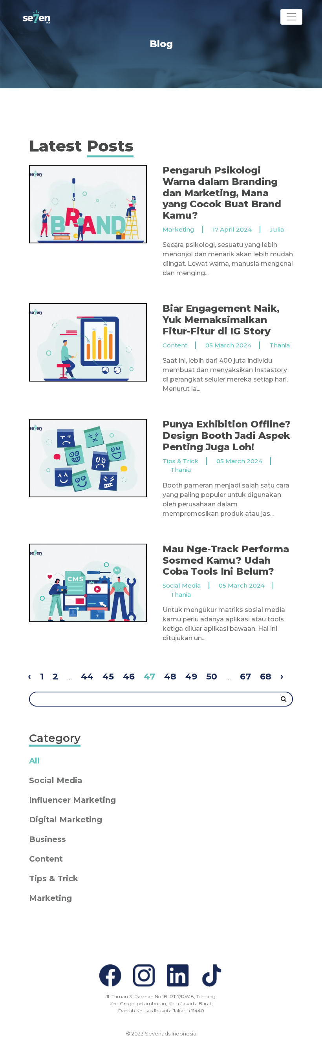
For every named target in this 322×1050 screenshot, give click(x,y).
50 (211, 676)
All (34, 760)
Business (47, 839)
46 (129, 676)
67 (245, 676)
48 (170, 676)
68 (265, 676)
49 (191, 676)
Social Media (55, 780)
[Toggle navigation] (291, 17)
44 (87, 676)
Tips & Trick (53, 878)
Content (46, 859)
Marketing (50, 898)
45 (108, 676)
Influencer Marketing (72, 800)
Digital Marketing (65, 819)
